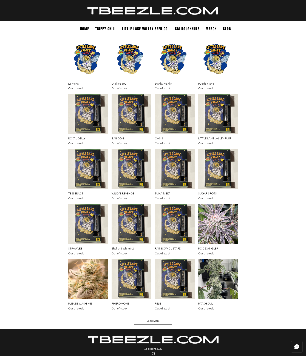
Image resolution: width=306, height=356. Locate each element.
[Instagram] (153, 353)
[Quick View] (88, 59)
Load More (153, 320)
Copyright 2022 (153, 348)
